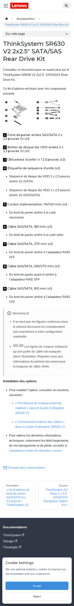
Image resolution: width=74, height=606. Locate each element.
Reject (37, 596)
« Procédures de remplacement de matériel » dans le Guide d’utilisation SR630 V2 (39, 408)
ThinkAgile (10, 547)
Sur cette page (15, 33)
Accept (37, 585)
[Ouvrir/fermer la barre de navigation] (6, 6)
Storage (8, 541)
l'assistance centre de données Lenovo (35, 450)
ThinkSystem (12, 535)
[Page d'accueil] (6, 19)
